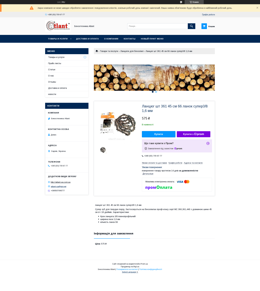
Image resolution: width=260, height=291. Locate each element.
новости (52, 94)
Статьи (51, 69)
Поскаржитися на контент (127, 269)
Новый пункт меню (152, 39)
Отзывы (52, 82)
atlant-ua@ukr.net (58, 186)
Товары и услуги (58, 39)
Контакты (129, 39)
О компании (111, 39)
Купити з (188, 134)
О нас (51, 75)
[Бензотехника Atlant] (58, 31)
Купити (158, 134)
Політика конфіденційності (150, 269)
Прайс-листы (54, 63)
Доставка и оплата (87, 39)
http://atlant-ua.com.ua (60, 182)
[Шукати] (191, 26)
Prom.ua (144, 264)
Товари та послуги (109, 51)
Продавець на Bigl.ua (130, 267)
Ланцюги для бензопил (132, 51)
